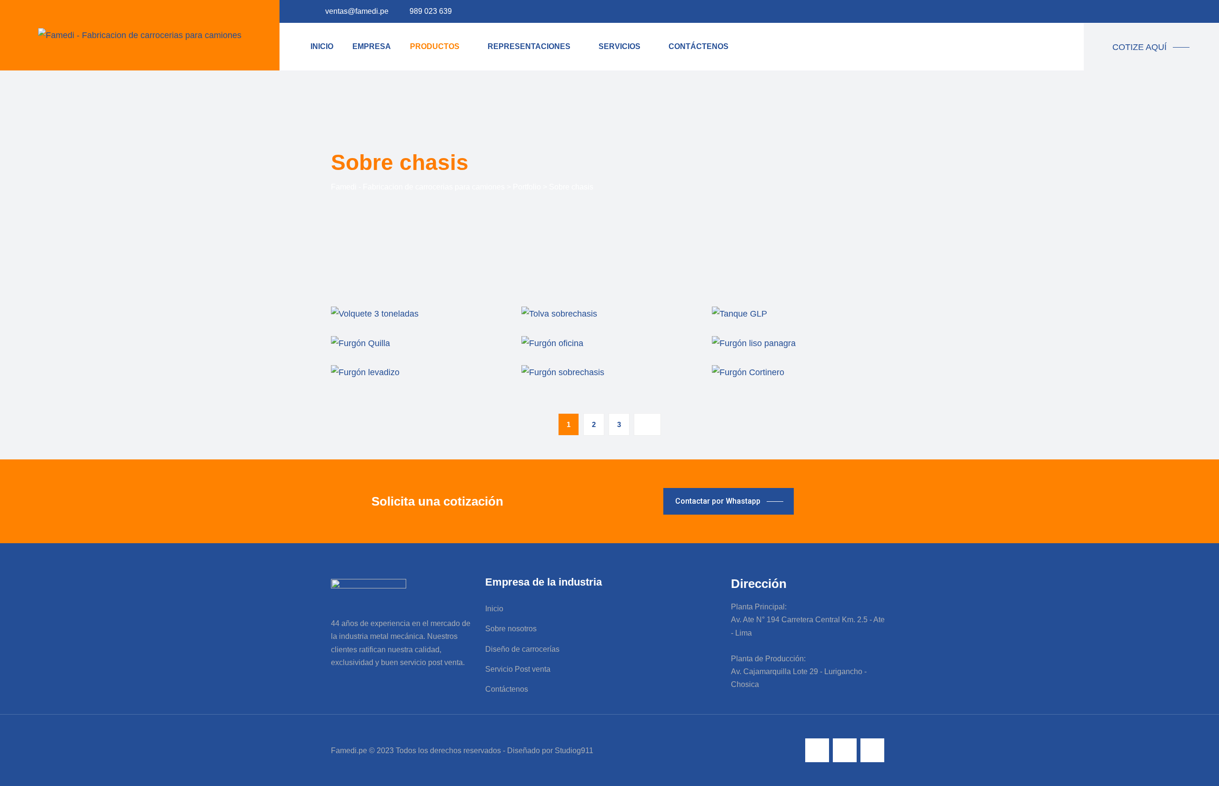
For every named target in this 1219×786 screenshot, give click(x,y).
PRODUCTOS (435, 46)
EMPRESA (371, 46)
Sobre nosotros (511, 629)
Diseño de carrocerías (522, 649)
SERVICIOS (619, 46)
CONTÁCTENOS (699, 46)
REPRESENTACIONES (529, 46)
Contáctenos (506, 689)
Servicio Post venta (517, 669)
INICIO (321, 46)
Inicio (494, 609)
